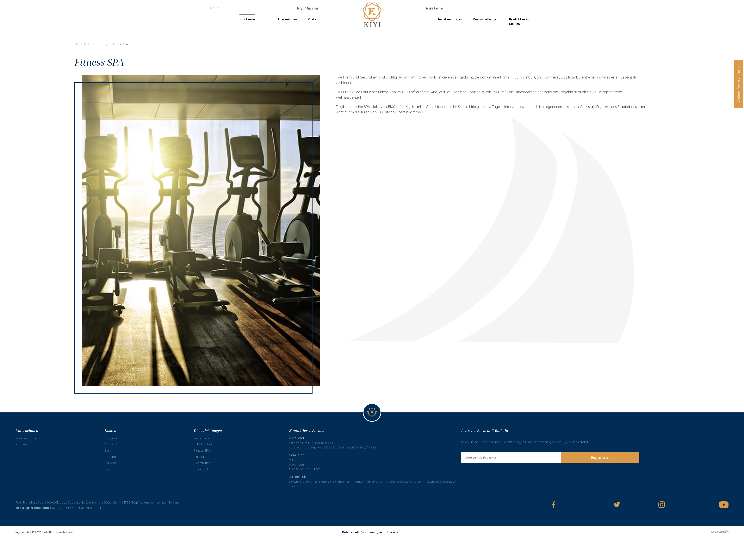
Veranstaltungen (485, 19)
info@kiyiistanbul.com (32, 508)
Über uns (392, 532)
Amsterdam (113, 444)
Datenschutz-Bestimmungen (362, 532)
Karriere (21, 444)
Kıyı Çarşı (434, 8)
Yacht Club (201, 438)
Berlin (108, 450)
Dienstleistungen (100, 44)
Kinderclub (201, 469)
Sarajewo (111, 438)
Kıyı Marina (307, 8)
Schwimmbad (203, 444)
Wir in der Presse (27, 438)
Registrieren (600, 457)
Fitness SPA (202, 450)
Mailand (110, 463)
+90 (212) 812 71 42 (92, 508)
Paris (108, 469)
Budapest (111, 457)
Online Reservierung (738, 84)
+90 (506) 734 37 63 (63, 508)
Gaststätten (202, 463)
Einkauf (199, 457)
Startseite (247, 19)
